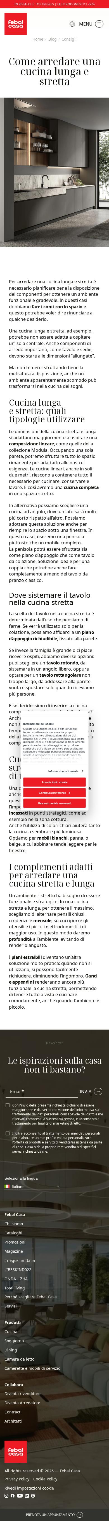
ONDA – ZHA (16, 1278)
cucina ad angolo (27, 511)
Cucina (10, 1331)
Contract (12, 1412)
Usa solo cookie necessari (54, 803)
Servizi (10, 1306)
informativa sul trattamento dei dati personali (55, 1111)
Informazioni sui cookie (63, 771)
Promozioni (14, 1242)
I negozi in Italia (19, 1260)
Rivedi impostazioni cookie (29, 1488)
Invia (85, 1091)
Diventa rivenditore (22, 1393)
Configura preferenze (52, 792)
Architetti (13, 1421)
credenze (19, 920)
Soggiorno (14, 1340)
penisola (75, 537)
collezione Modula (28, 450)
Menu (86, 24)
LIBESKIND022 (17, 1269)
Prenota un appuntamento (50, 1514)
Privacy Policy (16, 1479)
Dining (10, 1350)
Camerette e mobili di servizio (32, 1368)
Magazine (13, 1251)
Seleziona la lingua (73, 24)
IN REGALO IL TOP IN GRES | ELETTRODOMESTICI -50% (55, 4)
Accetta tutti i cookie (55, 781)
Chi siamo (13, 1223)
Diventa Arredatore (22, 1402)
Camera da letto (19, 1359)
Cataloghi (13, 1232)
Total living (14, 1288)
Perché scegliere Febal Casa (30, 1296)
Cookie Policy (45, 1479)
